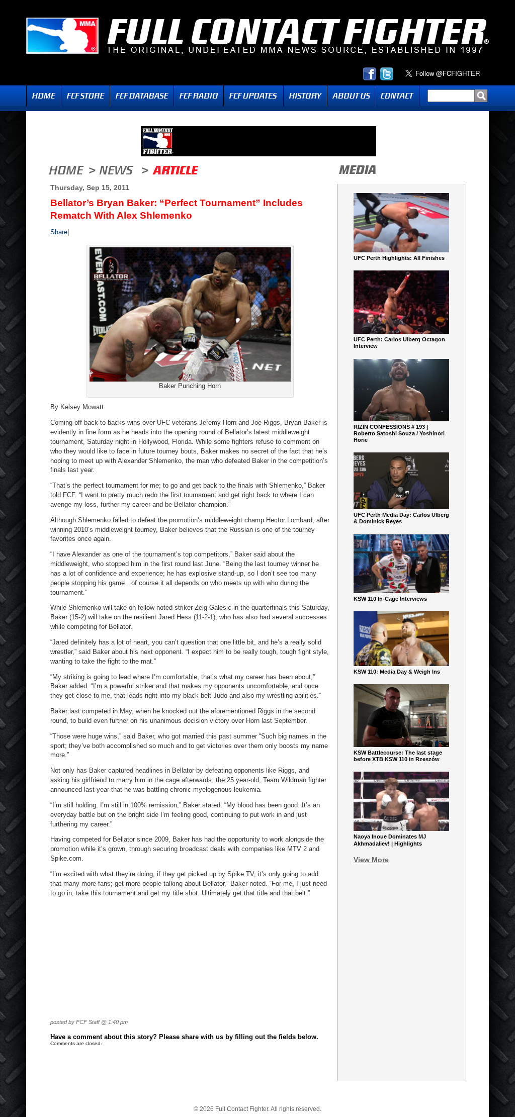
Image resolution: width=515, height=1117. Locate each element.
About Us (351, 95)
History (305, 95)
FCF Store (85, 95)
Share (58, 232)
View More (371, 860)
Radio (198, 95)
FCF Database (142, 95)
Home (44, 95)
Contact (397, 95)
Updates (253, 95)
